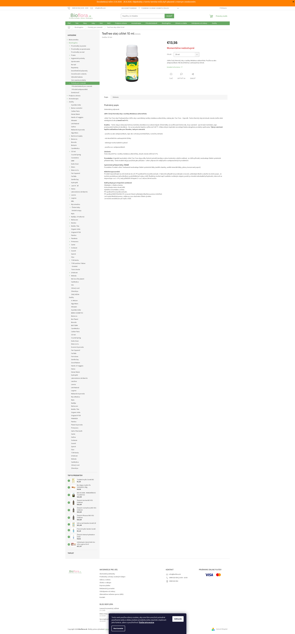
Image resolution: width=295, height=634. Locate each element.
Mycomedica (75, 204)
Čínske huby (76, 207)
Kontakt (102, 597)
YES (72, 285)
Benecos (74, 139)
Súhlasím (178, 619)
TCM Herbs (75, 260)
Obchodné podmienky (129, 8)
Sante (73, 245)
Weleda (73, 276)
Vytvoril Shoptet (221, 629)
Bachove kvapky (77, 136)
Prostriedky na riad (77, 52)
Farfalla (73, 176)
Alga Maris (74, 133)
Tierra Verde (75, 269)
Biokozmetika (73, 40)
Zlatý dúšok (75, 294)
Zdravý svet (75, 288)
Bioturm (74, 145)
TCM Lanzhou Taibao (78, 263)
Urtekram (74, 273)
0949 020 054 (173, 581)
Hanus (73, 189)
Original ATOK (76, 232)
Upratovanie (75, 61)
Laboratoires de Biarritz (79, 192)
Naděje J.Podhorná (77, 217)
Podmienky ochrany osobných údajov (155, 8)
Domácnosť (75, 92)
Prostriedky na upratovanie (80, 49)
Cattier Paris (75, 111)
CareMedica (75, 148)
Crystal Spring (76, 155)
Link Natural (75, 123)
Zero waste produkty (78, 80)
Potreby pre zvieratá (78, 83)
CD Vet (73, 151)
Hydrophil (74, 182)
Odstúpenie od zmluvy (107, 591)
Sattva (73, 127)
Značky (71, 102)
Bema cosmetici (76, 108)
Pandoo (73, 235)
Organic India (75, 229)
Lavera (73, 195)
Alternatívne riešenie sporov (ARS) (111, 594)
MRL (72, 201)
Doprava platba (105, 585)
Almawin (74, 120)
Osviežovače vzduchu (78, 74)
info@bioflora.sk (175, 574)
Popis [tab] (106, 97)
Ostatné (74, 266)
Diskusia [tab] (115, 97)
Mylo (72, 214)
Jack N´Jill (74, 186)
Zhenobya (74, 291)
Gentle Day (75, 179)
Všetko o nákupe (105, 583)
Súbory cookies (105, 580)
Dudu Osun (75, 164)
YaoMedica (75, 282)
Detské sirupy (76, 210)
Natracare (74, 220)
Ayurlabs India (76, 105)
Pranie (73, 55)
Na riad (73, 65)
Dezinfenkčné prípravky (79, 71)
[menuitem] (69, 23)
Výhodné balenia (77, 77)
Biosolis (74, 142)
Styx (72, 257)
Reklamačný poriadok (107, 588)
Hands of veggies (77, 117)
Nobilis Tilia (75, 226)
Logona (73, 198)
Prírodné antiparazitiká (80, 89)
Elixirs (73, 167)
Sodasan (74, 248)
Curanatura (75, 158)
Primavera (74, 241)
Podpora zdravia (74, 96)
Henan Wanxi (75, 114)
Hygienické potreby (78, 58)
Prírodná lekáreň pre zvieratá (82, 86)
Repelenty (74, 68)
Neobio (73, 223)
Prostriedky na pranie (78, 46)
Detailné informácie (173, 67)
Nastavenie (118, 628)
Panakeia (74, 238)
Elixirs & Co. (75, 170)
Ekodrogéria (73, 43)
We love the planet (77, 279)
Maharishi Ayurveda (78, 130)
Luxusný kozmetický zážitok (109, 608)
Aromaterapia (73, 99)
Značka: (107, 37)
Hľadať (169, 16)
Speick (73, 254)
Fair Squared (75, 173)
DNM (72, 161)
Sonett (73, 251)
